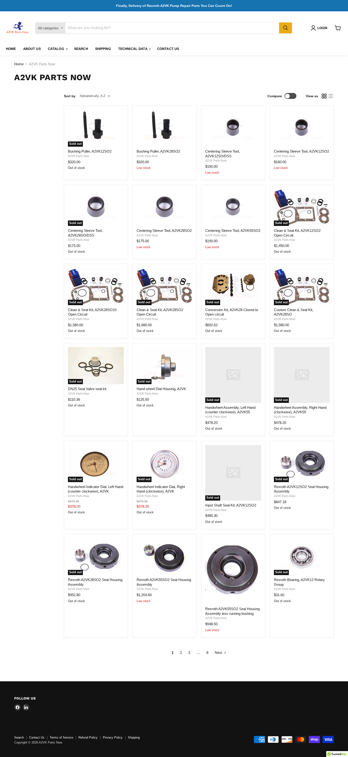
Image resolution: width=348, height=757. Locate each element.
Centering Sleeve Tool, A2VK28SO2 (164, 231)
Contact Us (168, 49)
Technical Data (133, 49)
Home (11, 49)
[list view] (330, 96)
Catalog (56, 49)
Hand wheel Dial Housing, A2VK (161, 389)
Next (219, 653)
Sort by (70, 96)
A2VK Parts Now (78, 156)
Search (81, 49)
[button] (320, 28)
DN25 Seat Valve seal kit (87, 389)
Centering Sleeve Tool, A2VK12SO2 (301, 151)
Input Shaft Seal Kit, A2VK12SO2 (230, 505)
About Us (32, 49)
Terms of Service (61, 737)
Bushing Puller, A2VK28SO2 (158, 151)
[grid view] (324, 96)
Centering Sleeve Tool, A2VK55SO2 (232, 231)
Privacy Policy (113, 737)
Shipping (103, 49)
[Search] (285, 27)
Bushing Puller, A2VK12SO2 (90, 151)
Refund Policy (88, 737)
